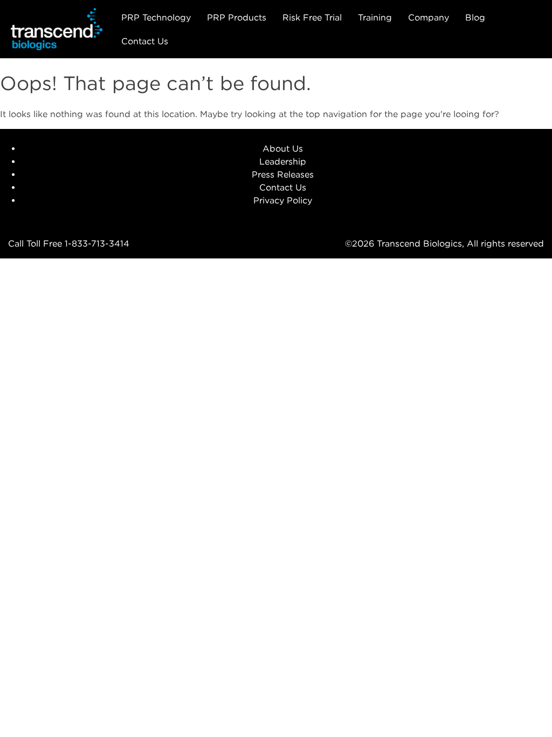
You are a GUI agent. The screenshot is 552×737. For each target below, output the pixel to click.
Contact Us (144, 41)
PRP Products (236, 17)
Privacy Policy (282, 200)
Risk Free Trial (312, 17)
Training (375, 17)
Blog (475, 17)
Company (428, 17)
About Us (283, 148)
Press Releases (283, 174)
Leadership (282, 161)
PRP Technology (156, 17)
